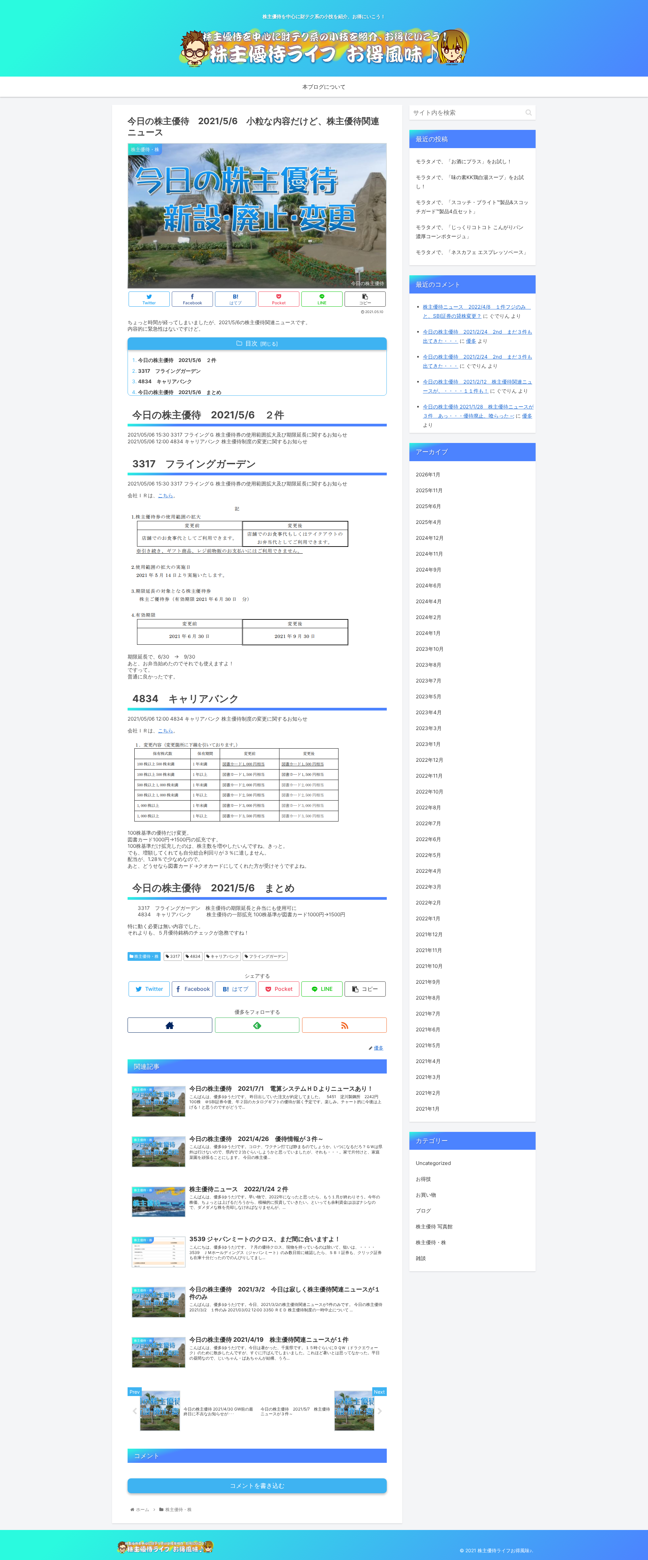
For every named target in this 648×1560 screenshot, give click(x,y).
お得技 (423, 1179)
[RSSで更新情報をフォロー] (344, 1025)
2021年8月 (428, 998)
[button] (529, 112)
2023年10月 (430, 649)
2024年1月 (428, 633)
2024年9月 (428, 569)
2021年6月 (428, 1029)
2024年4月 (429, 601)
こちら (165, 495)
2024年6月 (428, 585)
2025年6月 (428, 506)
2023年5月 (428, 696)
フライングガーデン (267, 956)
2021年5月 (428, 1045)
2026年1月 (428, 474)
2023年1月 (428, 744)
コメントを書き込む (257, 1485)
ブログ (423, 1210)
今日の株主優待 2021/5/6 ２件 (177, 360)
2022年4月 (428, 871)
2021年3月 (428, 1077)
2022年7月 (428, 823)
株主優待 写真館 (434, 1226)
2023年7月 (428, 680)
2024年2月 (428, 617)
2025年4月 (428, 522)
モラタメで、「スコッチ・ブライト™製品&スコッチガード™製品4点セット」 (472, 207)
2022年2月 (428, 902)
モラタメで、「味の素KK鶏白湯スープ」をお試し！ (470, 182)
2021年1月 (428, 1109)
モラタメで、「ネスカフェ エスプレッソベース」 (472, 252)
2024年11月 (429, 554)
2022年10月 (429, 791)
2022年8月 (428, 807)
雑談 (421, 1258)
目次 (251, 343)
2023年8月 (428, 665)
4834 (194, 956)
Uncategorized (433, 1163)
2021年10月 (429, 966)
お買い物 (426, 1195)
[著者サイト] (170, 1025)
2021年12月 (429, 934)
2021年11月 (429, 950)
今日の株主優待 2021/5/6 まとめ (179, 392)
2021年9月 (428, 982)
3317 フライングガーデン (169, 371)
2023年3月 (429, 728)
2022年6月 (428, 839)
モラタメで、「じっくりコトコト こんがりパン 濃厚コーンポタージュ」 (469, 232)
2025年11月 (429, 490)
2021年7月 (428, 1013)
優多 (471, 341)
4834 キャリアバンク (165, 381)
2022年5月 (428, 855)
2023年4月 (429, 712)
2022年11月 (429, 776)
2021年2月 (428, 1093)
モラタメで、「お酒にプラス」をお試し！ (464, 161)
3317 (174, 956)
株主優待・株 (146, 956)
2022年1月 (428, 918)
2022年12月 (429, 760)
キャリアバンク (224, 956)
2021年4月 (428, 1061)
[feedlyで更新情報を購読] (257, 1025)
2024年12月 (430, 538)
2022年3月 (428, 887)
